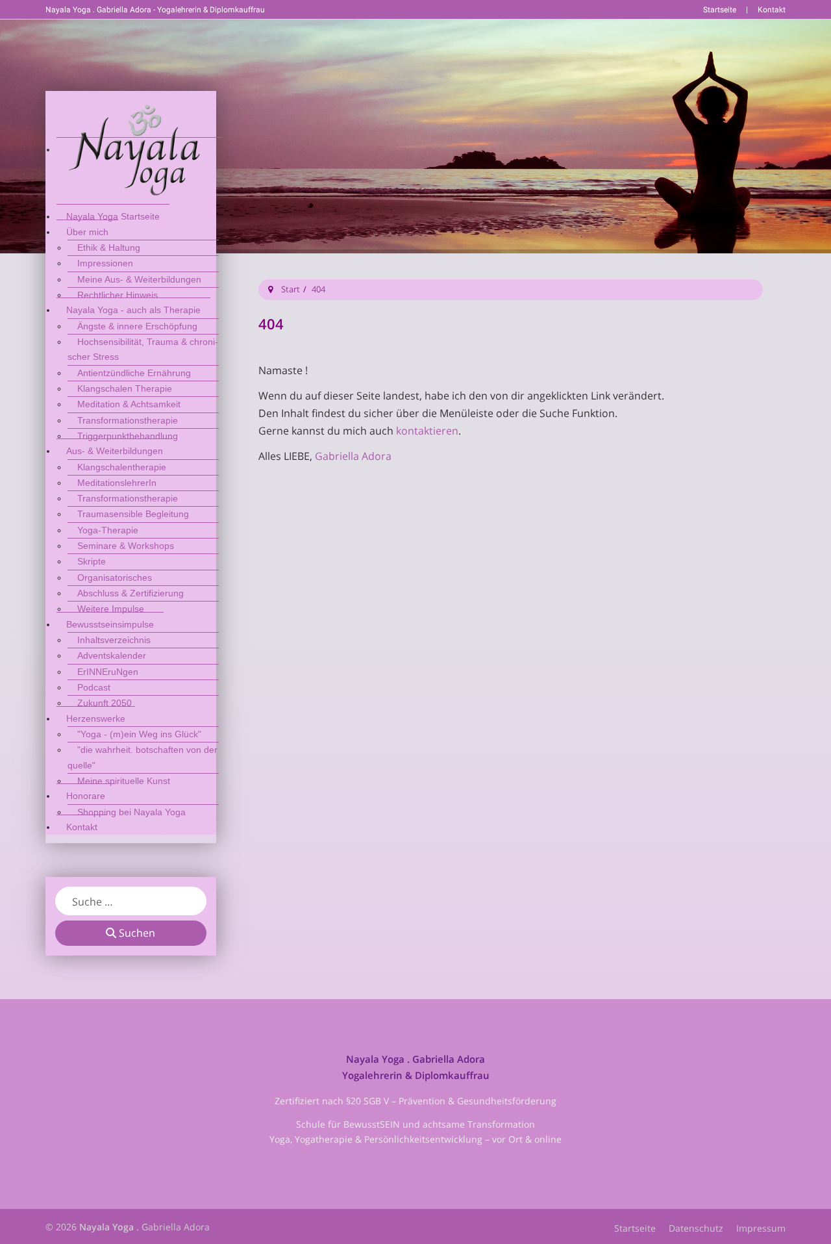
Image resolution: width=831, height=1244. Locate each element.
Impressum (761, 1228)
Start (290, 289)
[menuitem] (139, 149)
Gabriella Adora (353, 456)
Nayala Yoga (106, 1227)
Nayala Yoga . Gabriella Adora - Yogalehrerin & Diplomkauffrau (155, 9)
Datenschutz (696, 1228)
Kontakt (772, 9)
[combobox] (130, 901)
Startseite (719, 9)
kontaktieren (427, 431)
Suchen (135, 933)
